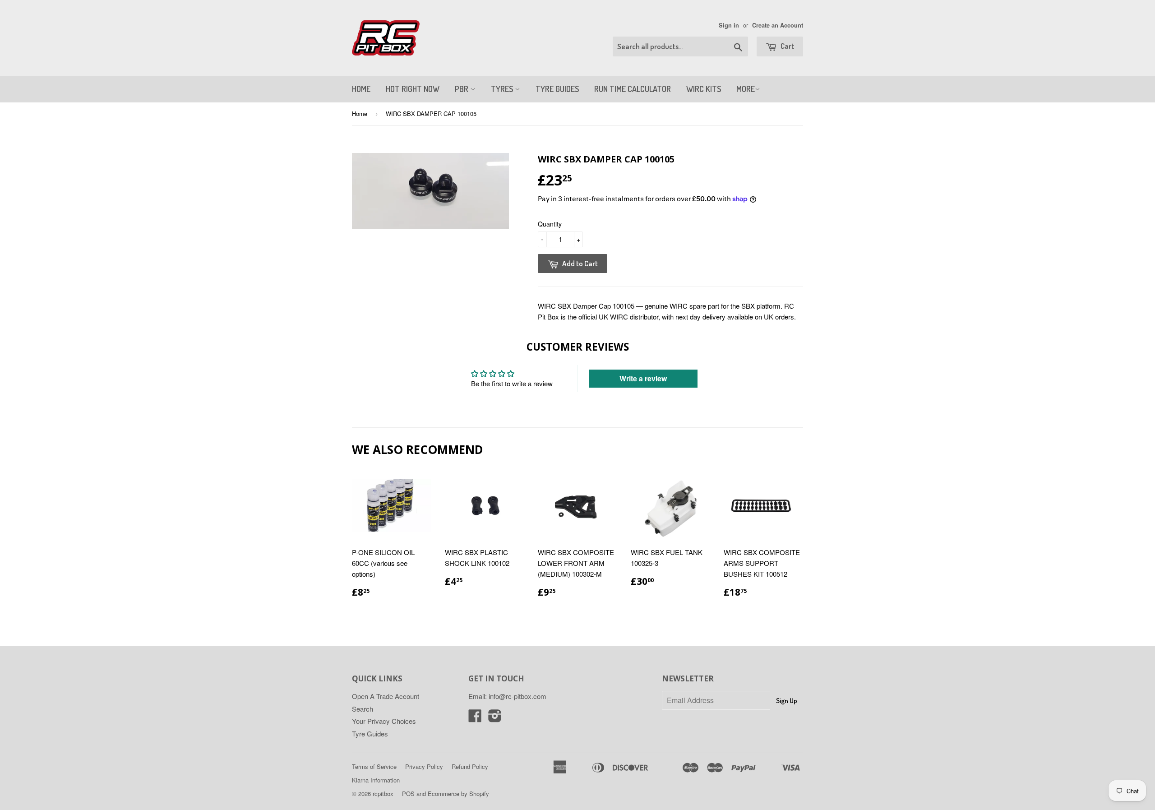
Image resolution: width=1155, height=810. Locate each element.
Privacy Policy (424, 766)
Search (362, 708)
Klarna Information (376, 780)
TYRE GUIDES (557, 89)
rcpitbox (383, 793)
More (745, 89)
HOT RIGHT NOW (412, 89)
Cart (786, 46)
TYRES (503, 89)
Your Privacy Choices (384, 721)
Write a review (643, 378)
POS (408, 793)
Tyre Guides (370, 733)
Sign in (729, 25)
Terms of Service (374, 766)
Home (359, 113)
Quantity (550, 223)
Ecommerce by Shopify (458, 793)
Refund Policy (470, 766)
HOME (361, 89)
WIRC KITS (703, 89)
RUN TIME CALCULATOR (632, 89)
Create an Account (777, 25)
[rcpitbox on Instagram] (495, 718)
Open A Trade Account (385, 696)
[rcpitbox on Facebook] (475, 718)
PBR (462, 89)
